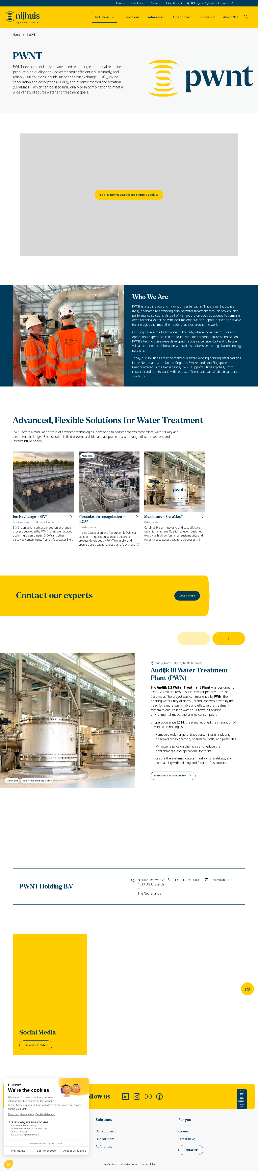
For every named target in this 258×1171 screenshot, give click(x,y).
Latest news (137, 3)
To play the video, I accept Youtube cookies (129, 194)
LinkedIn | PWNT (35, 1045)
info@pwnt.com (222, 880)
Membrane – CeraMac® (163, 517)
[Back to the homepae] (23, 18)
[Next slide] (228, 638)
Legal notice (109, 1164)
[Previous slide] (193, 638)
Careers (120, 3)
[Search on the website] (246, 17)
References (104, 1146)
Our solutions (105, 1139)
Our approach (105, 1131)
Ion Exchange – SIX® (30, 517)
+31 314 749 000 (187, 880)
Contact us (190, 1149)
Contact (155, 3)
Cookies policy (129, 1164)
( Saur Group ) (174, 3)
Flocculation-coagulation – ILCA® (102, 519)
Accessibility (148, 1164)
